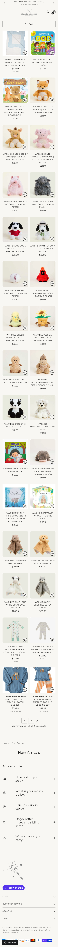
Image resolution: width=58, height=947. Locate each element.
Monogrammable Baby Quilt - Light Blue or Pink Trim (15, 62)
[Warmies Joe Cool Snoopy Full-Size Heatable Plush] (15, 229)
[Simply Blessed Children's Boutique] (29, 11)
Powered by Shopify (11, 932)
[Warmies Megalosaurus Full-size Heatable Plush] (43, 363)
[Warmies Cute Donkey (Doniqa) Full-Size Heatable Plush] (15, 138)
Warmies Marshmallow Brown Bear (42, 427)
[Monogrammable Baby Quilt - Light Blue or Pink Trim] (15, 43)
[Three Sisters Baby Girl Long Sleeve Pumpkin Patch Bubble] (15, 680)
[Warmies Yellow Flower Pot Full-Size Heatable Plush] (43, 318)
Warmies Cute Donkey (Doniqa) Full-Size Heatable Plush (15, 157)
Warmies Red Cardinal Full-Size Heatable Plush (42, 293)
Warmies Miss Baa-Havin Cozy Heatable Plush (43, 204)
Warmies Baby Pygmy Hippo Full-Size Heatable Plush (42, 471)
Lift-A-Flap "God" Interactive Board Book (42, 62)
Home (6, 743)
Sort (31, 24)
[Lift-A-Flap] (43, 43)
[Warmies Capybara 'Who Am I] (43, 497)
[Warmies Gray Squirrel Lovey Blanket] (43, 586)
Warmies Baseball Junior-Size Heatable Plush (15, 293)
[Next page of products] (37, 720)
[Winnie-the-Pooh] (15, 90)
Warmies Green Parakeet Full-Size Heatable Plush (15, 338)
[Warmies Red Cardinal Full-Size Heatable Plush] (43, 274)
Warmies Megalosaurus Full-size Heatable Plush (42, 382)
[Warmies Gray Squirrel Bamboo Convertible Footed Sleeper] (15, 630)
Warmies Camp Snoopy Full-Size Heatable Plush (42, 249)
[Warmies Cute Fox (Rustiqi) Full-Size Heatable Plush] (43, 90)
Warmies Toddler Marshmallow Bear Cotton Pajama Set (42, 649)
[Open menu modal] (4, 12)
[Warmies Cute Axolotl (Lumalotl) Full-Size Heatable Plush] (43, 138)
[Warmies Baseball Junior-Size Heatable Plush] (15, 274)
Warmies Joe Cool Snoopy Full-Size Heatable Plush (15, 249)
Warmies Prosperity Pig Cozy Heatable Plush (15, 204)
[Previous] (4, 3)
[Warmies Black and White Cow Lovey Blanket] (15, 586)
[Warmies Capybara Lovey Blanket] (15, 544)
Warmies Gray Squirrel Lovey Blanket (43, 605)
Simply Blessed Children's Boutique (33, 927)
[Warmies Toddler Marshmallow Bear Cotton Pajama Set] (43, 630)
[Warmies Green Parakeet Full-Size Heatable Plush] (15, 318)
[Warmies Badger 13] (15, 408)
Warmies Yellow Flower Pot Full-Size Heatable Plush (43, 338)
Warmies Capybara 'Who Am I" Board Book (42, 516)
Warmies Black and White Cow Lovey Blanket (15, 605)
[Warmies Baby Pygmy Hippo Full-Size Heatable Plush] (43, 452)
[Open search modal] (48, 12)
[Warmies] (15, 452)
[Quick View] (24, 52)
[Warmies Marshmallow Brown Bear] (43, 408)
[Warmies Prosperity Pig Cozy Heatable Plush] (15, 185)
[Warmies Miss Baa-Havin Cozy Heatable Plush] (43, 185)
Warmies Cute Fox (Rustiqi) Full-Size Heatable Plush (43, 109)
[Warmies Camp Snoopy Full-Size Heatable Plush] (43, 229)
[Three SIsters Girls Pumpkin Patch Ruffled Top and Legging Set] (43, 680)
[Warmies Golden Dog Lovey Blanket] (43, 544)
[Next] (54, 3)
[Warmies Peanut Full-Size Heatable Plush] (15, 363)
